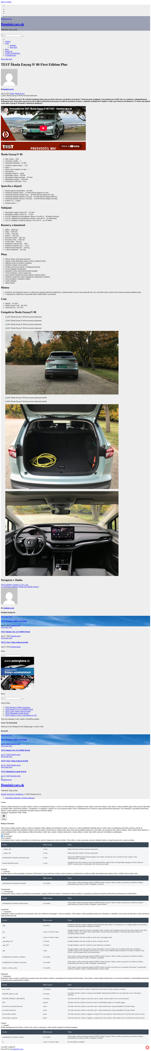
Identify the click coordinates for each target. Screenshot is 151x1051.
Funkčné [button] (4, 869)
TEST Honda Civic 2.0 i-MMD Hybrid (15, 632)
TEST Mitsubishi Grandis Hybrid (17, 713)
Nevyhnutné (8, 836)
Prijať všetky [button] (22, 812)
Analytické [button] (5, 909)
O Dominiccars (10, 55)
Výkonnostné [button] (5, 889)
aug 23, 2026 (5, 776)
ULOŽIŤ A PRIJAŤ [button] (8, 1047)
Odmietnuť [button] (5, 812)
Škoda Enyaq (20, 93)
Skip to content (6, 2)
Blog (7, 49)
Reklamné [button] (4, 974)
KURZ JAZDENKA (12, 53)
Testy (7, 43)
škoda (12, 93)
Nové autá (13, 47)
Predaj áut (8, 51)
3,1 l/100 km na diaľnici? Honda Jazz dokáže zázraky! (20, 587)
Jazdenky (13, 45)
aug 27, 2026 (5, 755)
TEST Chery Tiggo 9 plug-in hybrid (14, 642)
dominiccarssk (8, 89)
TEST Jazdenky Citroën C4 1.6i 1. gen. (15, 585)
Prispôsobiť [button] (13, 812)
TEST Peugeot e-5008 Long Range (14, 621)
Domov (8, 41)
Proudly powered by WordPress (12, 794)
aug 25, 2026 (5, 765)
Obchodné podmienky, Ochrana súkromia (19, 798)
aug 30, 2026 (5, 744)
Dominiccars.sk (12, 24)
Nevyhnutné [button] (5, 834)
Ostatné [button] (3, 1023)
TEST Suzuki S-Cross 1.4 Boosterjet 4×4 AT (21, 715)
